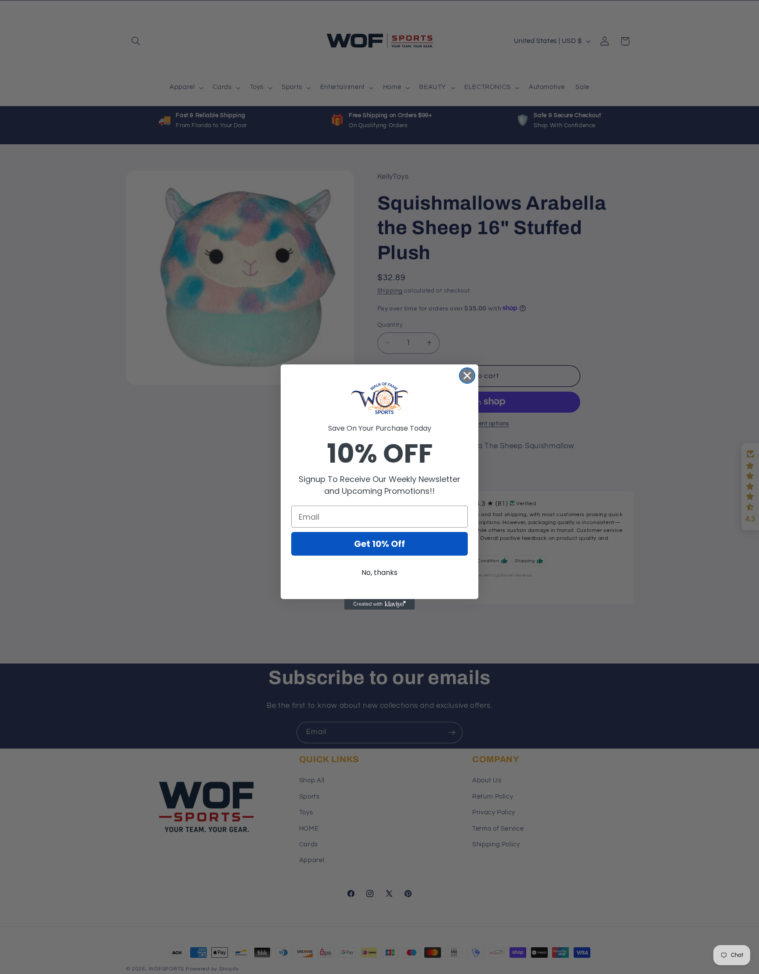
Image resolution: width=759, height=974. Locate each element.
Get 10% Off (379, 544)
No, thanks (379, 572)
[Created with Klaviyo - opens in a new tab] (379, 604)
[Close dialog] (467, 375)
